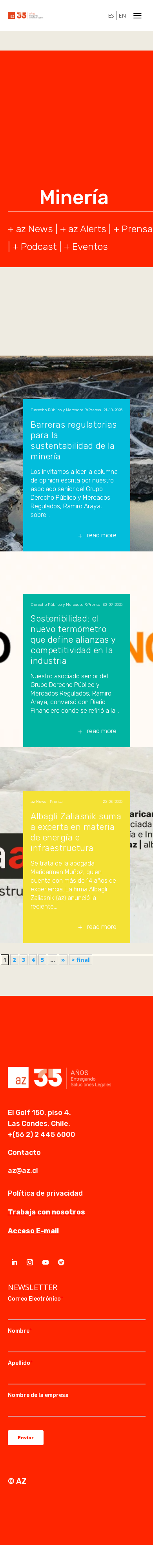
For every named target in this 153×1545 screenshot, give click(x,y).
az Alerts (87, 229)
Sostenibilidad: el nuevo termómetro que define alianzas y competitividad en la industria (73, 639)
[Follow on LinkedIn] (14, 1262)
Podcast (39, 246)
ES (111, 15)
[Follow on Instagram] (30, 1262)
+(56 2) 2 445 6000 (41, 1134)
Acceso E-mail (33, 1231)
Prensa (137, 229)
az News (38, 801)
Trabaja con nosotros (46, 1212)
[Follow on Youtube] (45, 1262)
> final (80, 959)
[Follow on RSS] (61, 1262)
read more (102, 535)
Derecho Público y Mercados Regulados (59, 410)
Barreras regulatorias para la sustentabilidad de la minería (74, 440)
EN (122, 15)
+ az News (30, 229)
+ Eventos (86, 246)
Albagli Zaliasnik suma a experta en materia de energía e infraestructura (76, 832)
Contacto (24, 1152)
